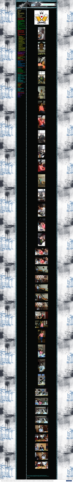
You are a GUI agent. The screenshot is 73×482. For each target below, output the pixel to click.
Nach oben (28, 477)
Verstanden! (69, 480)
